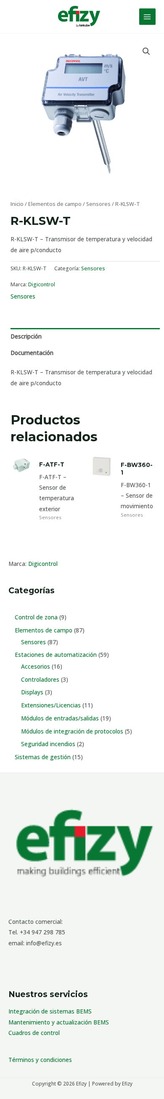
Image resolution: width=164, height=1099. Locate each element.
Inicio (17, 204)
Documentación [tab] (32, 353)
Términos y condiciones (40, 1060)
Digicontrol (43, 564)
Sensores (98, 204)
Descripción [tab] (26, 336)
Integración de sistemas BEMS (50, 1011)
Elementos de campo (55, 204)
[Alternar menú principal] (147, 16)
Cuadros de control (34, 1033)
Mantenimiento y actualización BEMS (58, 1022)
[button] (146, 51)
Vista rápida (21, 512)
